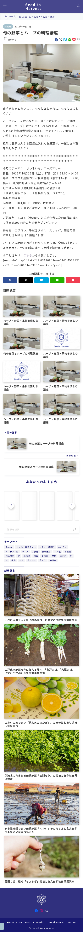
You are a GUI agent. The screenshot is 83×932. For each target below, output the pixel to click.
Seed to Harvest (33, 6)
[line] (69, 39)
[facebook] (56, 39)
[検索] (74, 529)
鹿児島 (53, 560)
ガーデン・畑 (12, 551)
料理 (36, 555)
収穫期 (67, 551)
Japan (9, 546)
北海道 (57, 551)
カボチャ (62, 546)
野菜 (21, 560)
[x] (60, 39)
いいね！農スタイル (26, 546)
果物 (54, 555)
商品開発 (10, 555)
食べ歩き (31, 560)
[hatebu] (65, 39)
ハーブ (25, 551)
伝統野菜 (46, 551)
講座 (13, 560)
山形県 (27, 555)
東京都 (45, 555)
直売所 (63, 555)
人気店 (35, 551)
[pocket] (74, 39)
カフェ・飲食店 (46, 546)
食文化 (43, 560)
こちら (27, 255)
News (8, 26)
